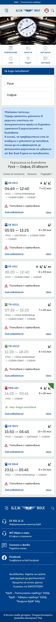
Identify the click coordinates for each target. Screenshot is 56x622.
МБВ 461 (13, 388)
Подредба (46, 174)
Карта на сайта (35, 574)
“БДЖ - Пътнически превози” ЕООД (27, 593)
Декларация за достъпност (27, 578)
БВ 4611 (13, 266)
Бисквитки (16, 574)
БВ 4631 (13, 183)
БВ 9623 (13, 426)
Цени (48, 212)
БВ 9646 (13, 464)
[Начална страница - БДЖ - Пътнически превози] (28, 508)
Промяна (32, 174)
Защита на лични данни (27, 582)
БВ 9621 (13, 224)
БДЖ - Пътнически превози (27, 2)
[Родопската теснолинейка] (46, 10)
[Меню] (6, 10)
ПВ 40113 (13, 346)
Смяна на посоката (13, 174)
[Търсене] (52, 10)
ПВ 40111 (13, 304)
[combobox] (28, 83)
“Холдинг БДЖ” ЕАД (28, 601)
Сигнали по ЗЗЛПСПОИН (28, 586)
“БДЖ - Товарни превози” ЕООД (27, 597)
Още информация (14, 212)
